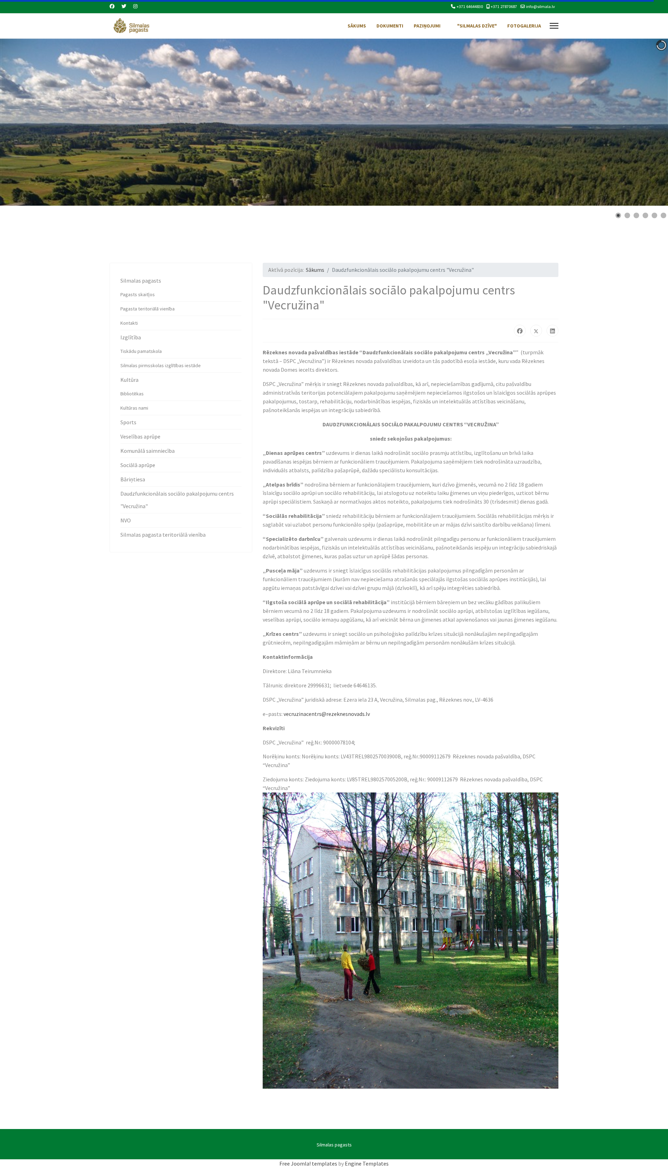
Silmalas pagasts (140, 280)
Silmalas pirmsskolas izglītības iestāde (160, 365)
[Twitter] (123, 6)
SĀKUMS (357, 26)
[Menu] (554, 26)
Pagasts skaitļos (137, 294)
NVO (125, 520)
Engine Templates (367, 1163)
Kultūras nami (134, 408)
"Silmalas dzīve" (477, 26)
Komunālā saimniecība (147, 450)
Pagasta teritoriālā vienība (147, 309)
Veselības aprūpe (140, 436)
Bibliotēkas (132, 393)
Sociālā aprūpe (137, 464)
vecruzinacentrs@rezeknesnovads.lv (327, 713)
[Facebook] (112, 6)
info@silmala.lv (540, 6)
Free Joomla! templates (308, 1163)
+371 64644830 (469, 6)
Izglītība (130, 337)
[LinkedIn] (552, 331)
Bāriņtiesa (132, 479)
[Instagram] (135, 6)
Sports (128, 422)
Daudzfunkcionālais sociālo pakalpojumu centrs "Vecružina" (177, 500)
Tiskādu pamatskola (141, 351)
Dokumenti (389, 26)
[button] (647, 122)
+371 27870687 (504, 6)
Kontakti (129, 323)
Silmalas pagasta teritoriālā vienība (163, 534)
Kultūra (129, 379)
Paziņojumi (427, 26)
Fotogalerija (524, 26)
